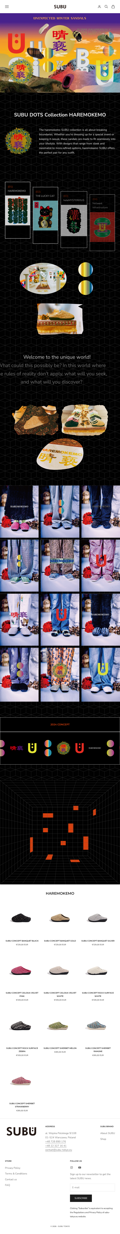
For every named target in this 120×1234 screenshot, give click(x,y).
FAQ (7, 1185)
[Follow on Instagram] (71, 1167)
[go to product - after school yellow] (60, 620)
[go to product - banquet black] (100, 512)
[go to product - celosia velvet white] (19, 620)
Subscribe (81, 1198)
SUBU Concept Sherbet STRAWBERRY (22, 1105)
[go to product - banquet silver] (60, 512)
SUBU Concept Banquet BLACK (22, 941)
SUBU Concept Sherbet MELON (60, 1048)
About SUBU (107, 1133)
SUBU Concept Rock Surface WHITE (98, 994)
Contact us (11, 1179)
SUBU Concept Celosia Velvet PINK (22, 994)
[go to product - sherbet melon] (19, 566)
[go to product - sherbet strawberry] (100, 566)
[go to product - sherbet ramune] (60, 566)
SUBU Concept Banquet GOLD (60, 941)
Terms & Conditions (16, 1173)
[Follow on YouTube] (79, 1167)
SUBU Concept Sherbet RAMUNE (98, 1049)
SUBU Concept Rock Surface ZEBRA (22, 1049)
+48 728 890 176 (55, 1141)
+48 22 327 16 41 (56, 1146)
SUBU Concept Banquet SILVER (98, 941)
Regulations (79, 1212)
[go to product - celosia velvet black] (19, 675)
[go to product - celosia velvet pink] (19, 512)
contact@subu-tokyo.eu (58, 1150)
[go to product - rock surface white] (100, 675)
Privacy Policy (12, 1168)
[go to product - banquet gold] (60, 675)
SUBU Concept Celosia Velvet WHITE (60, 994)
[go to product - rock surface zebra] (100, 620)
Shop (103, 1139)
